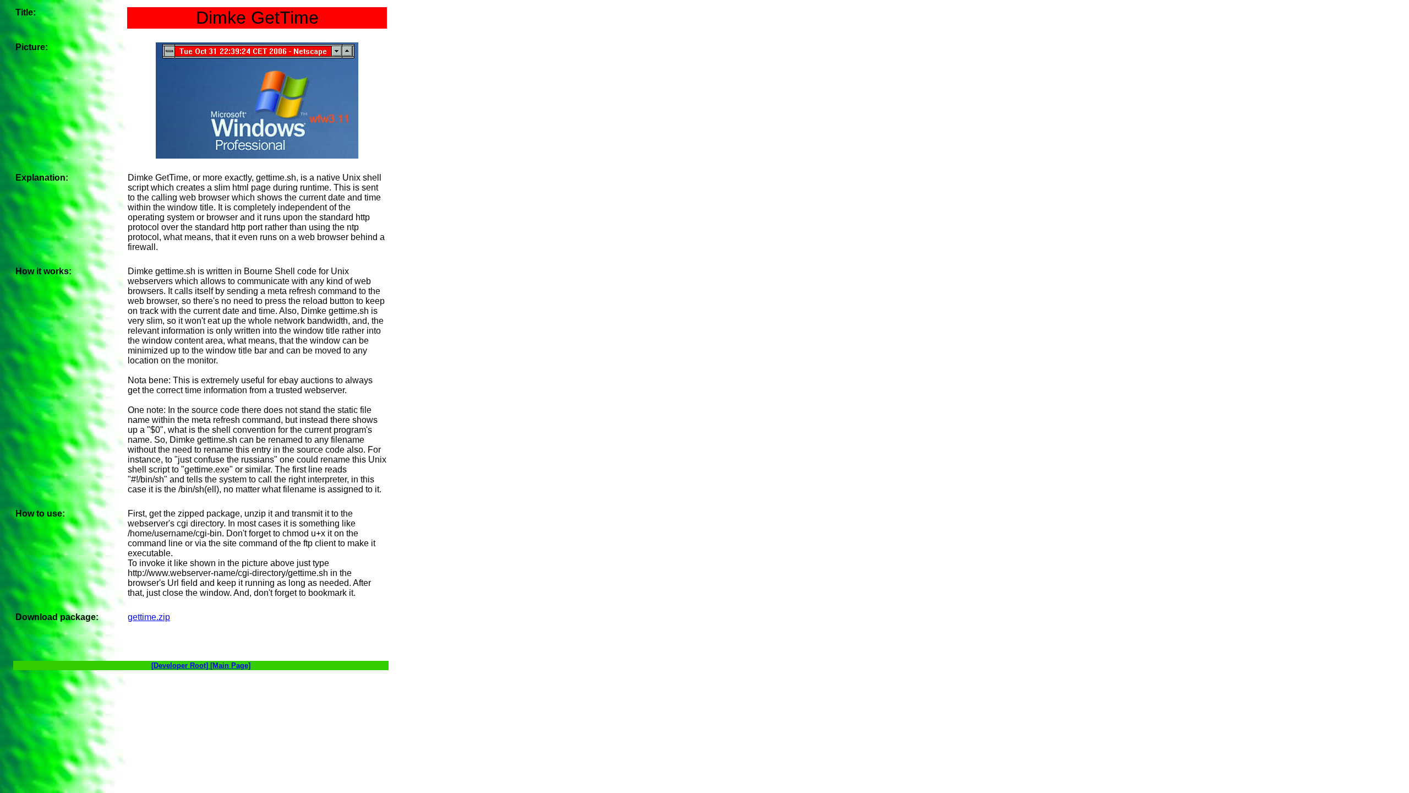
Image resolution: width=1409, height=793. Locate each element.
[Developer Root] (180, 665)
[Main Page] (230, 665)
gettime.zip (149, 617)
